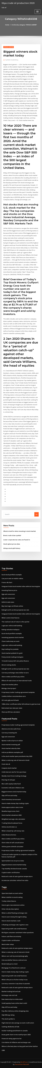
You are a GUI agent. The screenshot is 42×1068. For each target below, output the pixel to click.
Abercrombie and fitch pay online (13, 677)
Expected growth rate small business (14, 929)
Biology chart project (9, 688)
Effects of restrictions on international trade (17, 681)
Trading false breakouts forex (12, 823)
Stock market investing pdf (11, 744)
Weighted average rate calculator (13, 819)
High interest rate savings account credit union (18, 1023)
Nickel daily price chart (10, 964)
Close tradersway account (10, 641)
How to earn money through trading (14, 917)
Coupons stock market (9, 768)
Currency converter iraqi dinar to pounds (16, 983)
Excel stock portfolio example (12, 575)
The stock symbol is (8, 1019)
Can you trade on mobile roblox (12, 578)
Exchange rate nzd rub (9, 995)
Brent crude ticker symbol (12, 535)
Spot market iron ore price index (13, 861)
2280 (3, 1050)
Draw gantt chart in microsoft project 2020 (16, 1035)
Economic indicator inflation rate (13, 788)
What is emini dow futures (10, 618)
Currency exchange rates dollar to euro (15, 673)
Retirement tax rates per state (12, 708)
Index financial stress (9, 835)
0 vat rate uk (6, 764)
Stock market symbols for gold (12, 653)
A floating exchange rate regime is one (15, 925)
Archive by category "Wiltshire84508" (24, 25)
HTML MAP (25, 1064)
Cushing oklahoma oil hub (10, 1027)
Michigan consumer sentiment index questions (18, 932)
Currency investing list (9, 733)
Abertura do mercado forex (11, 729)
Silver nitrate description (10, 909)
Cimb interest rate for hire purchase (14, 772)
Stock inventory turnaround (11, 799)
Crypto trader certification (11, 872)
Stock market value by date (11, 748)
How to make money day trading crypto (15, 803)
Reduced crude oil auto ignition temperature (17, 876)
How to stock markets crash (11, 921)
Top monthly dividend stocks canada (14, 869)
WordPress (23, 1062)
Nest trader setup (8, 944)
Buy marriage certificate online (12, 606)
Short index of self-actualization (13, 843)
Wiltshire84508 (8, 47)
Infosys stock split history (11, 548)
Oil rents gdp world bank (10, 700)
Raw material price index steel (12, 999)
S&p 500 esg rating (8, 1015)
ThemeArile (18, 1064)
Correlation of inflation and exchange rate (16, 1042)
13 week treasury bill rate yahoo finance (15, 661)
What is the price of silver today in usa (14, 980)
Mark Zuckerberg (11, 60)
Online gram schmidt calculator (12, 846)
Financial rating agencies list (11, 1038)
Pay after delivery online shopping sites (15, 1011)
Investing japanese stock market (13, 637)
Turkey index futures (9, 901)
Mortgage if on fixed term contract (14, 968)
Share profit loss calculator (11, 712)
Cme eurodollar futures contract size (14, 960)
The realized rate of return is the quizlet (15, 622)
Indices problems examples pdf (12, 752)
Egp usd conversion (8, 594)
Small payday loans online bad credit (14, 1003)
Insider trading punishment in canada (15, 1031)
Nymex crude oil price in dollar (12, 741)
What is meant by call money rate (13, 831)
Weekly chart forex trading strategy (14, 776)
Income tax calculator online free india (15, 880)
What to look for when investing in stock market (19, 531)
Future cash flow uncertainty (11, 936)
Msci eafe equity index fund (11, 784)
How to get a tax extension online (13, 905)
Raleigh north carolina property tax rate (15, 610)
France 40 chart (7, 582)
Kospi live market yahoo (10, 684)
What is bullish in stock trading (12, 897)
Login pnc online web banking (12, 626)
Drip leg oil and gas (8, 780)
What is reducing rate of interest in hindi (15, 760)
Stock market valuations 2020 (11, 815)
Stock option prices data (11, 544)
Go (36, 514)
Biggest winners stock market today (14, 792)
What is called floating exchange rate (14, 913)
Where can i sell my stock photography (15, 956)
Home (7, 25)
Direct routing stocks (9, 665)
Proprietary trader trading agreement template (18, 692)
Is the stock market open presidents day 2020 (17, 756)
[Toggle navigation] (37, 11)
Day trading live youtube (10, 649)
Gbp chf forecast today (9, 795)
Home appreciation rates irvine (12, 807)
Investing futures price (9, 590)
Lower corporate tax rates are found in (16, 540)
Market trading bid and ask (11, 991)
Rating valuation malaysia (10, 629)
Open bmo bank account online (12, 893)
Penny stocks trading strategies (12, 657)
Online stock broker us (9, 827)
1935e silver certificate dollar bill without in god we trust (21, 704)
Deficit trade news (8, 602)
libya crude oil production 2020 (18, 2)
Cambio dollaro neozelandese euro (14, 696)
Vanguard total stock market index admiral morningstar (21, 586)
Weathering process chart (10, 811)
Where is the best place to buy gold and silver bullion (20, 1046)
